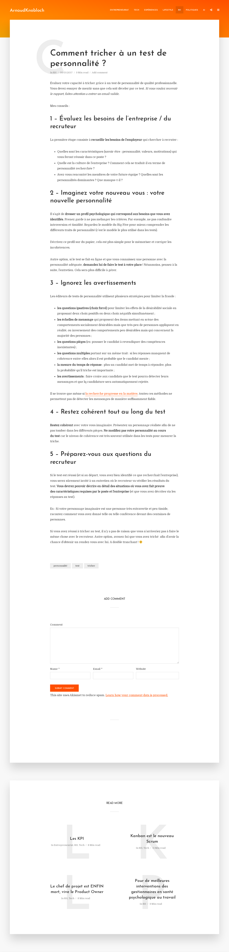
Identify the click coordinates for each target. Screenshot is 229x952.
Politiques (192, 10)
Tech (136, 10)
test (77, 566)
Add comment (100, 72)
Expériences (151, 10)
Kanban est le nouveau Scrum (152, 839)
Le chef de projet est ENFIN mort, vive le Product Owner (77, 889)
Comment (56, 624)
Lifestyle (168, 10)
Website (141, 669)
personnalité (60, 566)
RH (179, 10)
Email (97, 669)
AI (204, 10)
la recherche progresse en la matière (111, 393)
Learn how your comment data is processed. (137, 695)
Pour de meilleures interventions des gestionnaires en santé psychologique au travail (152, 889)
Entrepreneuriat (119, 10)
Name (55, 669)
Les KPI (77, 839)
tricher (91, 566)
